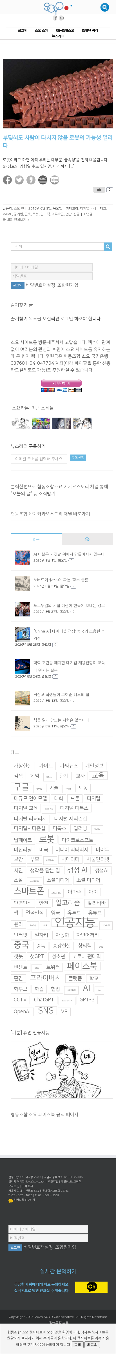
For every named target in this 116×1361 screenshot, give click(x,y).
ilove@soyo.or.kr (35, 1181)
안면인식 (23, 903)
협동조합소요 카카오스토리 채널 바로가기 (50, 513)
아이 (93, 892)
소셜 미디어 (88, 880)
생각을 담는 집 (45, 871)
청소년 (58, 956)
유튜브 (95, 913)
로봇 (36, 214)
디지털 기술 (49, 809)
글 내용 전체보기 (14, 220)
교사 (80, 776)
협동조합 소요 (59, 1322)
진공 (76, 214)
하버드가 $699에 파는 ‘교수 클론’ (61, 580)
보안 (18, 859)
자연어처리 (87, 935)
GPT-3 (87, 1000)
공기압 (18, 214)
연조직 (45, 214)
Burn (99, 990)
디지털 (93, 798)
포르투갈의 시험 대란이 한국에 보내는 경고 (69, 605)
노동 (83, 788)
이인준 (45, 925)
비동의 (92, 1344)
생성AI (102, 871)
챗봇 (18, 956)
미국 (43, 850)
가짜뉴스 (69, 766)
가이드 (46, 766)
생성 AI (77, 870)
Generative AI (67, 1001)
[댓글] (87, 539)
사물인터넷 (98, 859)
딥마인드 (97, 829)
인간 (69, 214)
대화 (58, 798)
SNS (46, 1010)
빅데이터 (70, 859)
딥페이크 (23, 840)
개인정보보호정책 (71, 1181)
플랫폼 (75, 978)
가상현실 (23, 766)
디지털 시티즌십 (70, 819)
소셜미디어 (57, 880)
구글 (21, 787)
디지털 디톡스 (74, 808)
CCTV (20, 1000)
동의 (77, 1344)
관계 (63, 776)
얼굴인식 (35, 913)
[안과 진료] (82, 423)
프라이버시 (45, 978)
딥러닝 (80, 828)
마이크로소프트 (77, 840)
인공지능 (75, 922)
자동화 (62, 935)
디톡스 (59, 828)
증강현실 (62, 946)
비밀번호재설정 (40, 285)
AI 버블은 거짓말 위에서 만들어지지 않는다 (69, 554)
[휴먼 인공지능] (20, 423)
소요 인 (19, 209)
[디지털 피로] (61, 423)
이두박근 (58, 214)
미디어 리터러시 (71, 850)
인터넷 (20, 935)
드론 (74, 798)
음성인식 (33, 925)
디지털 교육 (26, 808)
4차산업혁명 (71, 990)
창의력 (85, 946)
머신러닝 (23, 850)
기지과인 (68, 789)
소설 (18, 880)
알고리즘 (67, 902)
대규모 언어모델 (30, 798)
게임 (34, 776)
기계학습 (39, 789)
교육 (98, 775)
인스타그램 (106, 925)
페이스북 (82, 966)
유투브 (74, 913)
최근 (36, 540)
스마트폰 (29, 891)
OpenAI (22, 1012)
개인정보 (94, 766)
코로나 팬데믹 (86, 956)
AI (86, 988)
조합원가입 (68, 285)
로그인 (67, 318)
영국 (55, 913)
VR (64, 1012)
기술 (53, 788)
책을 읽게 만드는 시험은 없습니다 (61, 720)
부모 (34, 859)
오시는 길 (13, 1186)
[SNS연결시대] (41, 423)
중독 (40, 946)
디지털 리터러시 (30, 819)
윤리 (18, 924)
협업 (55, 989)
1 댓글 (87, 214)
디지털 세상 (88, 209)
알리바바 (97, 903)
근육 (28, 214)
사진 (18, 871)
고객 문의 (27, 1186)
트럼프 (37, 968)
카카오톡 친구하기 (24, 1200)
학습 (39, 989)
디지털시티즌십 (29, 828)
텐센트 (20, 967)
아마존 (74, 892)
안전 (43, 903)
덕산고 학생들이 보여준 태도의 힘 (61, 695)
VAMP (7, 214)
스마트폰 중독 (56, 893)
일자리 (41, 935)
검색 (18, 776)
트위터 (53, 967)
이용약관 (53, 1181)
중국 (21, 945)
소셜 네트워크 (34, 881)
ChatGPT (44, 1000)
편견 (18, 978)
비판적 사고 (50, 860)
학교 (93, 978)
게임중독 (49, 777)
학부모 (20, 989)
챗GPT (37, 956)
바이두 (102, 850)
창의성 (101, 947)
